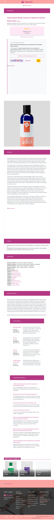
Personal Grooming (16, 273)
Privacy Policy (6, 517)
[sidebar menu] (4, 2)
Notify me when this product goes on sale (27, 55)
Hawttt (34, 516)
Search (20, 516)
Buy (38, 60)
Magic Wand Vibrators (20, 500)
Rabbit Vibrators (19, 502)
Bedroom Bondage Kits (33, 497)
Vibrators (18, 496)
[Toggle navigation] (49, 2)
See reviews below (27, 37)
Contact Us (11, 517)
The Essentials (15, 271)
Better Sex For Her (16, 280)
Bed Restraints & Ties (32, 501)
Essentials (14, 277)
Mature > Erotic (15, 283)
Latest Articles (16, 517)
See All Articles (43, 504)
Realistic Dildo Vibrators (21, 504)
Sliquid (13, 279)
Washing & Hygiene (16, 274)
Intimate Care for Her (16, 282)
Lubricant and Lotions (16, 276)
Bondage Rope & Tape (32, 499)
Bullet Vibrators (19, 498)
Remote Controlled (32, 495)
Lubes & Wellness (16, 285)
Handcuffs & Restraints (33, 503)
